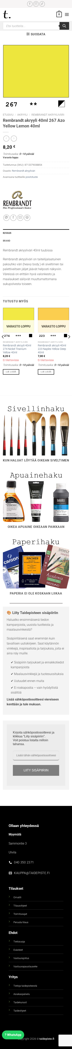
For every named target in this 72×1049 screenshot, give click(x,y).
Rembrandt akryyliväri (47, 114)
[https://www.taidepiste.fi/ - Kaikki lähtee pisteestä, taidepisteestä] (13, 14)
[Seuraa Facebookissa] (30, 4)
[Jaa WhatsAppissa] (6, 218)
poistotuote (32, 177)
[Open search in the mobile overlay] (36, 26)
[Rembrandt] (17, 200)
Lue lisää (11, 372)
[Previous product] (14, 139)
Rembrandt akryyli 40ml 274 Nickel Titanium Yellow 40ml (17, 349)
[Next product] (6, 139)
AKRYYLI (22, 114)
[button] (59, 14)
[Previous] (3, 344)
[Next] (69, 344)
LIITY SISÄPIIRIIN (36, 770)
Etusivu (8, 114)
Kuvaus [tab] (7, 233)
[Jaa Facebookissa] (13, 218)
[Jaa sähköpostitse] (20, 218)
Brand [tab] (6, 240)
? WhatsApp (13, 1035)
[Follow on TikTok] (42, 4)
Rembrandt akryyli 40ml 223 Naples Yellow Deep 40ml (52, 349)
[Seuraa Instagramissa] (36, 4)
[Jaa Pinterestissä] (27, 218)
